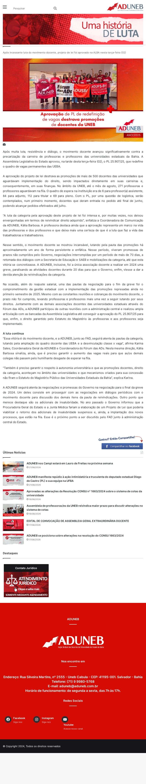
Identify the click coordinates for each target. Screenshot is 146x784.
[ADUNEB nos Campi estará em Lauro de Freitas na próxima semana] (13, 466)
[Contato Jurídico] (26, 584)
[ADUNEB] (125, 7)
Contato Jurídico (26, 568)
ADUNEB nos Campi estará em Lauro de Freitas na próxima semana (70, 463)
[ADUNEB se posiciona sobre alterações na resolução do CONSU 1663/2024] (13, 539)
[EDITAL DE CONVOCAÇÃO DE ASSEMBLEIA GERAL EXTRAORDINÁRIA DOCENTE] (13, 525)
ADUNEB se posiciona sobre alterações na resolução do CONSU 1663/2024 (75, 535)
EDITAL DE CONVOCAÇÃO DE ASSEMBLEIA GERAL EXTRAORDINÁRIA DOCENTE (78, 520)
